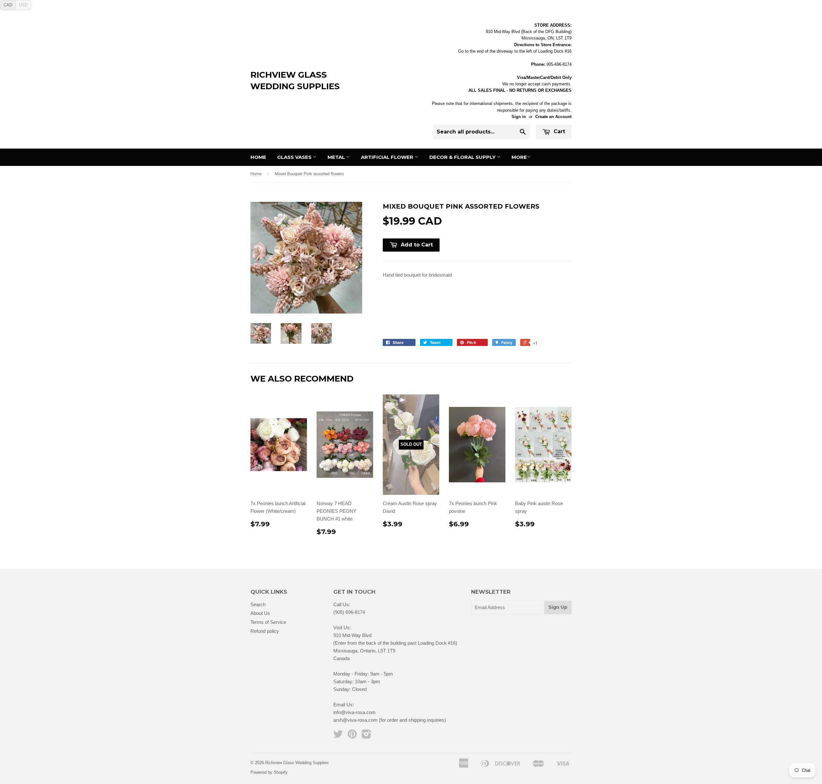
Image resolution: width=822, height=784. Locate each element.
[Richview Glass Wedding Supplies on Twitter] (338, 736)
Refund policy (264, 631)
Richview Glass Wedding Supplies (295, 80)
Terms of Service (268, 622)
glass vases (295, 157)
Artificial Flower (388, 157)
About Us (260, 613)
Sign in (519, 116)
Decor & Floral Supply (463, 157)
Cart (558, 131)
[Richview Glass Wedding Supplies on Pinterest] (352, 736)
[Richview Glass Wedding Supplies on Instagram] (366, 736)
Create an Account (553, 116)
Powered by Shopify (269, 772)
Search (258, 604)
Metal (337, 157)
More (519, 157)
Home (258, 157)
